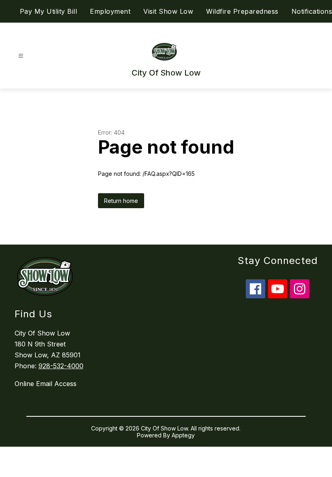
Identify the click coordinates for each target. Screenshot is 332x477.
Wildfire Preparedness (242, 11)
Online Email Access (46, 384)
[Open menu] (21, 56)
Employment (110, 11)
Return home (121, 200)
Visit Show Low (168, 11)
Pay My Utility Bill (48, 11)
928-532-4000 (60, 366)
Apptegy (183, 435)
